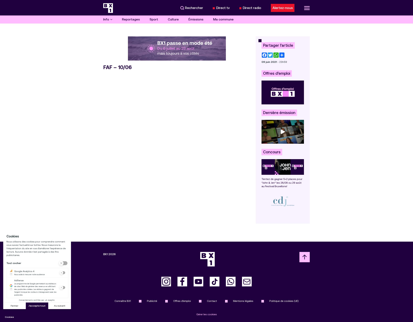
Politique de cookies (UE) (284, 301)
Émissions (195, 19)
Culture (173, 19)
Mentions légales (243, 301)
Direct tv (223, 8)
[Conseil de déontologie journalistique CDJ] (282, 201)
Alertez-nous (282, 7)
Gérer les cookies (206, 314)
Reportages (131, 19)
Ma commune (223, 19)
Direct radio (252, 8)
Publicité (152, 301)
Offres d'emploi (182, 301)
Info (106, 19)
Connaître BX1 (123, 301)
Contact (212, 301)
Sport (154, 19)
